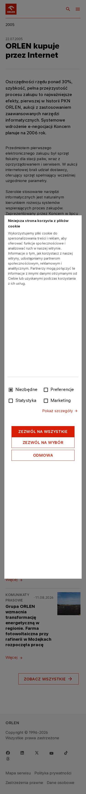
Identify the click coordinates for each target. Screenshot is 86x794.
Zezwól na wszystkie (42, 431)
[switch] (46, 389)
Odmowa (43, 455)
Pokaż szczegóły (57, 411)
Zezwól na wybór (43, 442)
